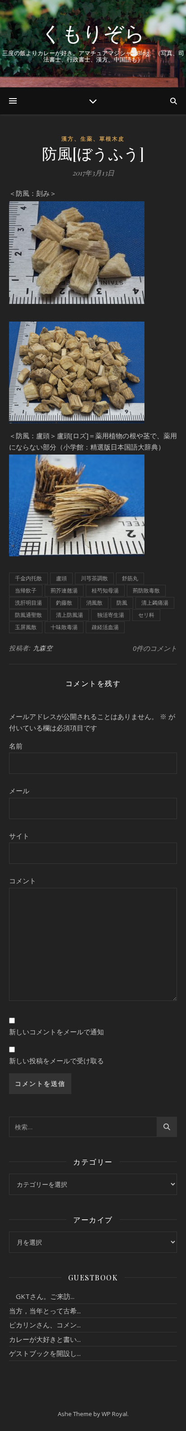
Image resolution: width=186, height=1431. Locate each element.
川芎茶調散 (94, 578)
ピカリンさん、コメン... (45, 1324)
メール (19, 790)
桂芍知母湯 (105, 590)
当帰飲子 (26, 590)
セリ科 (146, 615)
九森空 (43, 648)
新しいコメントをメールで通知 (56, 1031)
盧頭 (61, 578)
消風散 (94, 603)
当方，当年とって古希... (45, 1310)
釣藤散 (64, 603)
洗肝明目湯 (28, 603)
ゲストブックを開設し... (45, 1353)
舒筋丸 (130, 578)
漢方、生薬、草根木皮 (93, 138)
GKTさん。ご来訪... (41, 1296)
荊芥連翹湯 (64, 590)
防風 (121, 603)
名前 (16, 745)
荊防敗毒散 (146, 590)
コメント (22, 880)
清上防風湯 (69, 615)
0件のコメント (155, 648)
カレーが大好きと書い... (45, 1339)
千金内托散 (28, 578)
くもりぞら (93, 33)
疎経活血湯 (105, 627)
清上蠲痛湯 (154, 603)
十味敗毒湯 (64, 627)
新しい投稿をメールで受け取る (56, 1060)
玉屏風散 (26, 627)
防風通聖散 (28, 615)
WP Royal (114, 1414)
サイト (19, 835)
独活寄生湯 (110, 615)
